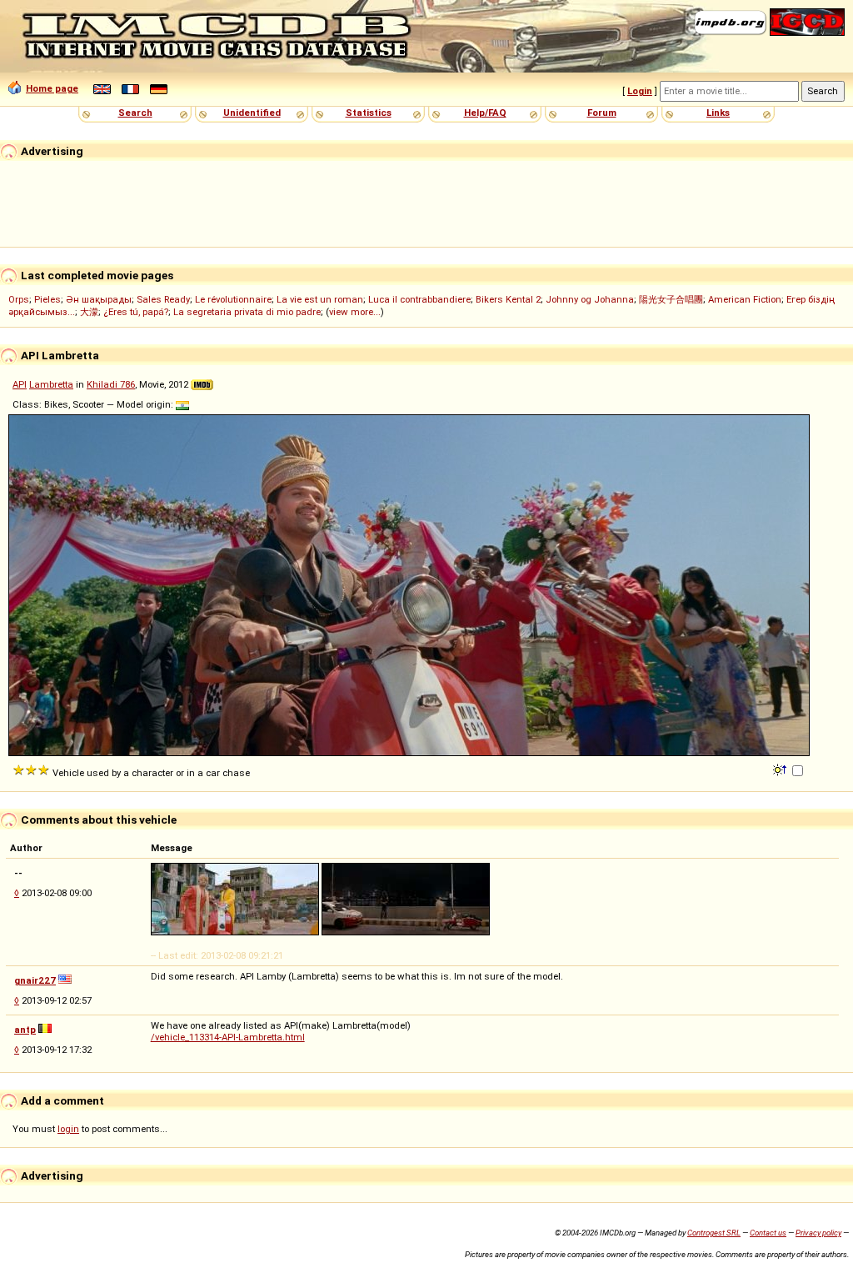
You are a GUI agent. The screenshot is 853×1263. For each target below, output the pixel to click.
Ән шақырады (99, 299)
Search (135, 112)
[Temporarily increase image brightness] (781, 768)
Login (639, 91)
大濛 (89, 312)
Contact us (768, 1232)
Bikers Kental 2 (508, 299)
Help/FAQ (485, 112)
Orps (18, 299)
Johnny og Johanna (590, 299)
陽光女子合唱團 (671, 299)
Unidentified (252, 112)
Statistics (369, 112)
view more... (355, 312)
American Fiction (744, 299)
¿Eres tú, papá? (135, 312)
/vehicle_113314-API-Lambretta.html (228, 1037)
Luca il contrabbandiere (419, 299)
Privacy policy (818, 1232)
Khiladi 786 (111, 384)
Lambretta (51, 384)
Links (718, 112)
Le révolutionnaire (233, 299)
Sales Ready (163, 299)
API (19, 384)
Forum (601, 112)
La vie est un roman (320, 299)
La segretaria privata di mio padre (247, 312)
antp (25, 1029)
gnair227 (35, 980)
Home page (52, 88)
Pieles (47, 299)
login (68, 1129)
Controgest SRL (714, 1232)
